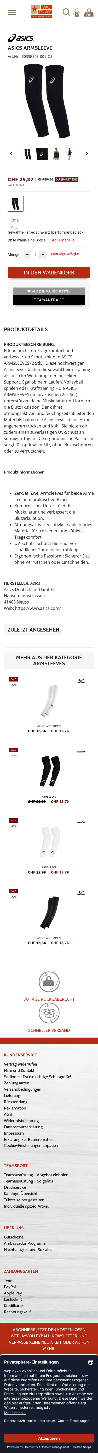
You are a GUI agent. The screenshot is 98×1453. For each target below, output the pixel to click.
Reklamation (15, 1108)
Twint (9, 1280)
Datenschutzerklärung (23, 1126)
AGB (8, 1114)
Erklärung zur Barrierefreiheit (29, 1139)
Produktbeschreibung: (29, 344)
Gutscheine (14, 1237)
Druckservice (15, 1187)
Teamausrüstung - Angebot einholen (36, 1174)
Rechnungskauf (17, 1311)
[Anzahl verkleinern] (27, 254)
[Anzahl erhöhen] (43, 254)
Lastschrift (13, 1299)
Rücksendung (15, 1101)
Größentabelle (62, 240)
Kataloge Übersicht (20, 1193)
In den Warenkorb (49, 272)
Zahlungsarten (16, 1082)
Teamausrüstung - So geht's (28, 1181)
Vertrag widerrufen (20, 1064)
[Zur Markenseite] (21, 39)
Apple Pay (13, 1293)
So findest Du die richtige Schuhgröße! (37, 1076)
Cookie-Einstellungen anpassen (32, 1145)
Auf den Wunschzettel (51, 291)
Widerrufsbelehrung (21, 1120)
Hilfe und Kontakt (19, 1070)
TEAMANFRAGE (49, 299)
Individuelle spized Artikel (26, 1206)
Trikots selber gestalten (24, 1199)
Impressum (14, 1133)
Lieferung (12, 1095)
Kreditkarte (13, 1305)
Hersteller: (16, 583)
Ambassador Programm (25, 1243)
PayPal (10, 1286)
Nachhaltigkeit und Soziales (28, 1249)
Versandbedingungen (22, 1089)
